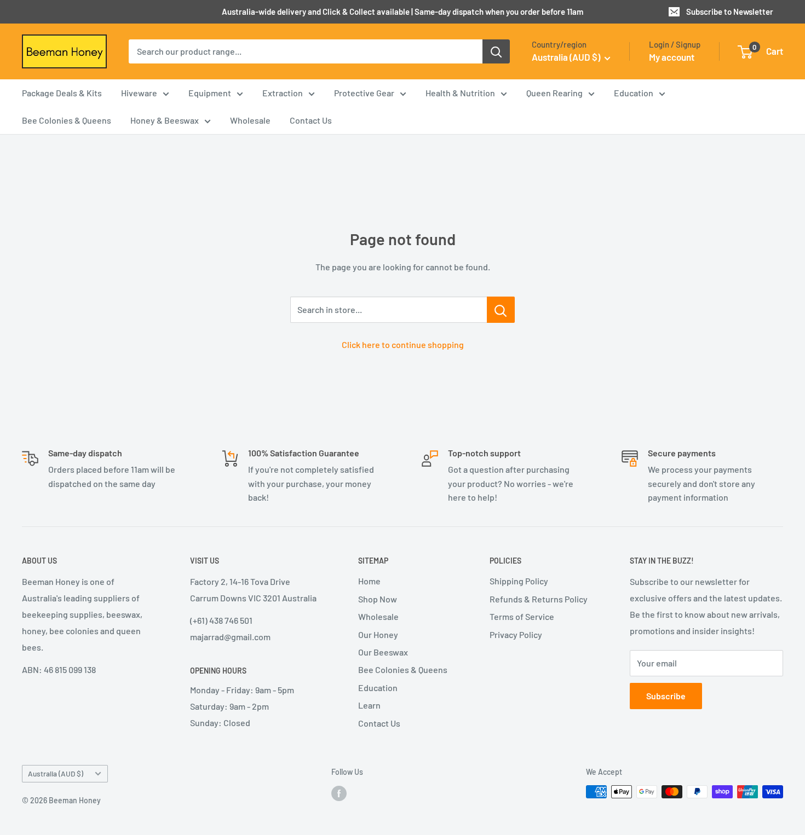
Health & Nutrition (460, 93)
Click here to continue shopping (403, 344)
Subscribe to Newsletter (729, 11)
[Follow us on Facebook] (339, 793)
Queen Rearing (554, 93)
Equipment (209, 93)
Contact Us (311, 120)
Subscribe (666, 696)
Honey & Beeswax (164, 120)
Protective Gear (364, 93)
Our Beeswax (383, 652)
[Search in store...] (501, 310)
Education (633, 93)
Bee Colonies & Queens (66, 120)
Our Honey (378, 634)
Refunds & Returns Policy (539, 599)
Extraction (282, 93)
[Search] (496, 51)
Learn (369, 705)
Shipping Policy (519, 581)
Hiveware (139, 93)
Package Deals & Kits (62, 93)
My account (671, 56)
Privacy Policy (516, 634)
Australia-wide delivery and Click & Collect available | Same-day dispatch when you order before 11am (402, 11)
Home (369, 581)
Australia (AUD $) (55, 773)
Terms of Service (522, 616)
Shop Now (377, 599)
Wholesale (250, 120)
